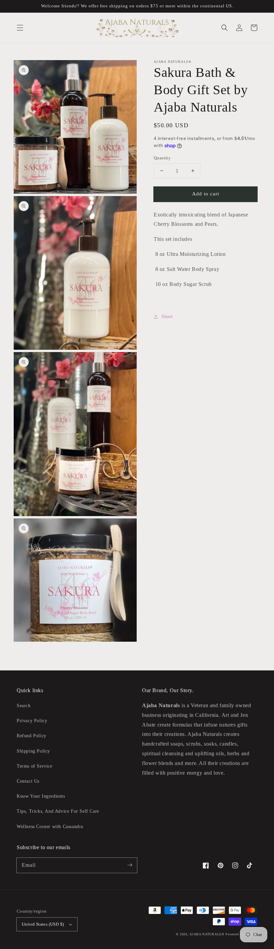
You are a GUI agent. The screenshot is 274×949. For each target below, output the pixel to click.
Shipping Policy (33, 751)
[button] (20, 27)
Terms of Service (34, 766)
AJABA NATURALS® (207, 934)
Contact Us (28, 781)
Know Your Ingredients (41, 796)
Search (24, 705)
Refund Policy (31, 735)
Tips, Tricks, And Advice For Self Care (58, 811)
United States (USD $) (43, 924)
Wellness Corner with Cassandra (50, 826)
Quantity (162, 157)
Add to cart (205, 193)
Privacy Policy (32, 720)
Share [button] (167, 316)
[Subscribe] (129, 865)
